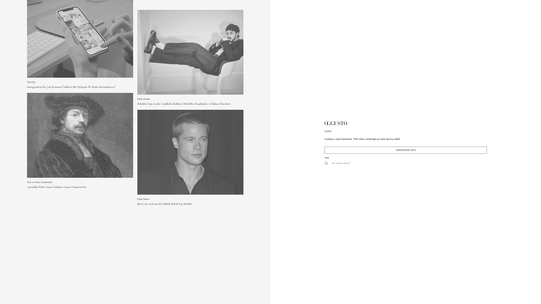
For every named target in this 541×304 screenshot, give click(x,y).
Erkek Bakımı (143, 199)
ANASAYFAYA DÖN (406, 150)
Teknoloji (31, 82)
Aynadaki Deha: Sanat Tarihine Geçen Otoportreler (57, 187)
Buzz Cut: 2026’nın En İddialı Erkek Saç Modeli (164, 204)
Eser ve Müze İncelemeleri (39, 182)
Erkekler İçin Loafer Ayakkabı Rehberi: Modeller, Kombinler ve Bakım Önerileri (183, 104)
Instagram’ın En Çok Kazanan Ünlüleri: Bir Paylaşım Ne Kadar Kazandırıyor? (71, 87)
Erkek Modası (143, 99)
